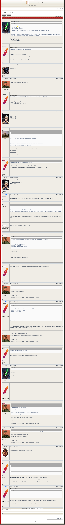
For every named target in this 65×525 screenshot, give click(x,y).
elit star (6, 64)
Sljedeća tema (61, 16)
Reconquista (5, 128)
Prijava (35, 5)
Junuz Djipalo (5, 446)
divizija (6, 202)
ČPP (29, 5)
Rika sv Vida (5, 111)
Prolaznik (6, 301)
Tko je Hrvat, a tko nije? (8, 12)
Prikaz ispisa (3, 16)
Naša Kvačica (6, 78)
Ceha (6, 19)
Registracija (32, 5)
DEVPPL (31, 521)
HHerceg (6, 194)
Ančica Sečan (37, 521)
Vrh (2, 62)
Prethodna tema (57, 16)
